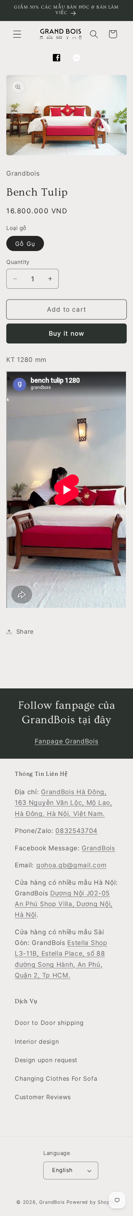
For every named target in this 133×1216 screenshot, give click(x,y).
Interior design (37, 1041)
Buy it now (67, 333)
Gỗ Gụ (25, 243)
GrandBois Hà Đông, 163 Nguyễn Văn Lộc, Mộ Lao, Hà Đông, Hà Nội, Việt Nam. (63, 802)
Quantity (18, 262)
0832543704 (76, 830)
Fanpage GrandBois (67, 741)
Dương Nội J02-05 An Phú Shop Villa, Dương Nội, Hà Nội (64, 904)
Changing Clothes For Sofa (56, 1078)
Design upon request (46, 1060)
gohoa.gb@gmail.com (71, 865)
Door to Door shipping (49, 1022)
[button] (17, 34)
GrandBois (98, 848)
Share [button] (25, 631)
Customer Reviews (43, 1097)
